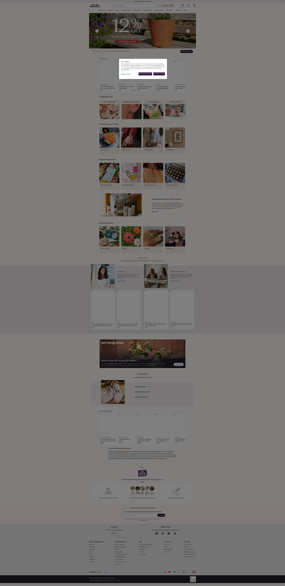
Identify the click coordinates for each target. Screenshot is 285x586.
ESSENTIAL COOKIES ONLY (145, 73)
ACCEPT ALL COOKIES (159, 73)
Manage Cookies (126, 74)
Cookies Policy (126, 68)
